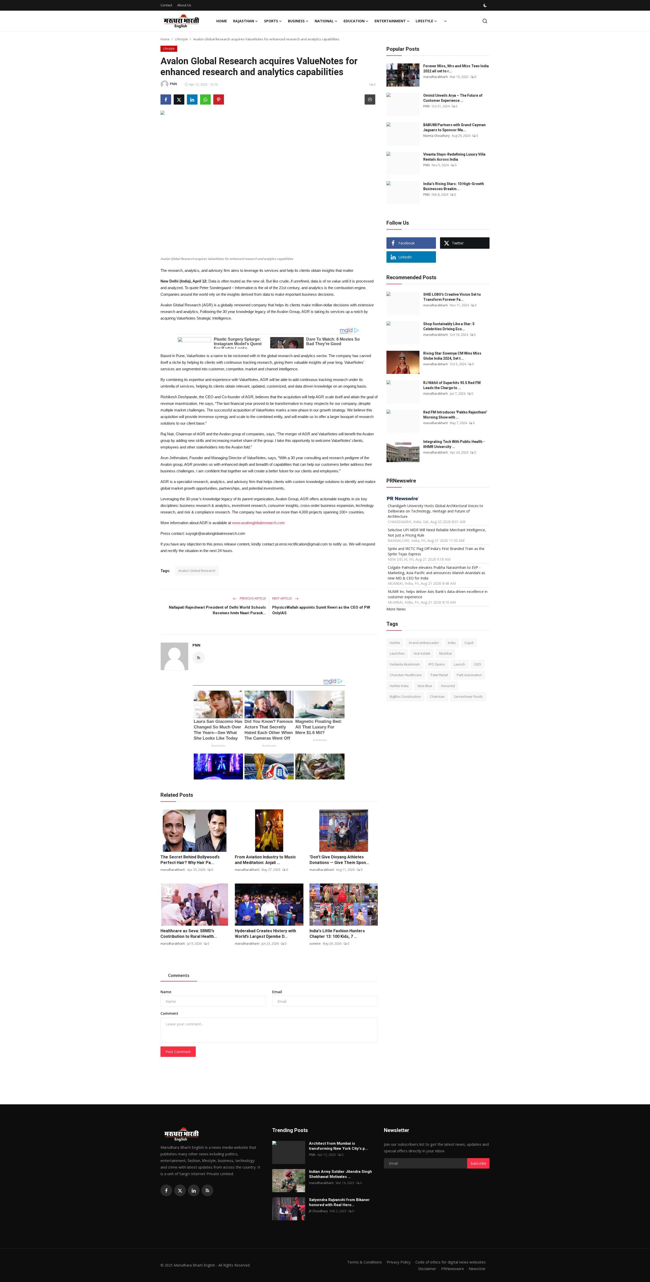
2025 (477, 664)
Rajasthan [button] (243, 21)
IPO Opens (437, 664)
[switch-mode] (486, 5)
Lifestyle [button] (424, 21)
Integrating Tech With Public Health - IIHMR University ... (454, 444)
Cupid (468, 642)
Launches (397, 653)
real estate (422, 653)
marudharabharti (172, 870)
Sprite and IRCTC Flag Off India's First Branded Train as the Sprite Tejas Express (436, 551)
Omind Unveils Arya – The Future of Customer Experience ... (452, 98)
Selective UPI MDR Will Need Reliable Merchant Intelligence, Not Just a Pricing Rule (437, 532)
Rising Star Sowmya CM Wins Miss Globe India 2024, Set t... (452, 355)
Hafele (395, 642)
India (452, 642)
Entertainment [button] (390, 21)
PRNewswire (452, 1268)
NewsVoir (477, 1268)
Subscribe (478, 1163)
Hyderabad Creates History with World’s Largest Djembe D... (265, 933)
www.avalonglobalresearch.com (258, 523)
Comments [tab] (178, 975)
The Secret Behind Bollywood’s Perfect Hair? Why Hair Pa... (190, 860)
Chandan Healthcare (406, 675)
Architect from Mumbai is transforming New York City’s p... (338, 1146)
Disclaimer (427, 1268)
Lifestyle (181, 39)
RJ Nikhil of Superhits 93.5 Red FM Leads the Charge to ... (452, 385)
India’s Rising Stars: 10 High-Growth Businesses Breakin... (453, 186)
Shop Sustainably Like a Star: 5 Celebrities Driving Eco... (449, 326)
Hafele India (399, 685)
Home (221, 21)
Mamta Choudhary (436, 136)
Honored (448, 685)
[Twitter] (180, 1190)
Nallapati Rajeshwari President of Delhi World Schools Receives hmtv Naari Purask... (217, 610)
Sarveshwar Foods (468, 696)
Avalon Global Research (197, 570)
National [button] (324, 21)
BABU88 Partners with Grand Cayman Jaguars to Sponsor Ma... (454, 127)
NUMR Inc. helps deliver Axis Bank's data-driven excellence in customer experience (438, 594)
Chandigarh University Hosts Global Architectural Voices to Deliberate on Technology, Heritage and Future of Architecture (435, 511)
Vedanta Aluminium (405, 664)
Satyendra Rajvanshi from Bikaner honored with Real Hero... (339, 1202)
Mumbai (445, 653)
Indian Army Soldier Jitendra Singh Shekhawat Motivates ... (340, 1174)
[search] (485, 21)
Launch (459, 664)
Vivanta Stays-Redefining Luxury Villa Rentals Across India (454, 156)
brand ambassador (424, 642)
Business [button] (296, 21)
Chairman (437, 696)
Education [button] (354, 21)
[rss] (207, 1190)
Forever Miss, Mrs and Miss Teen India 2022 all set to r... (456, 68)
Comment (169, 1013)
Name (165, 991)
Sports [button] (271, 21)
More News (396, 608)
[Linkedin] (194, 1190)
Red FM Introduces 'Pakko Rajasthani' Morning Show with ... (455, 414)
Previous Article (252, 598)
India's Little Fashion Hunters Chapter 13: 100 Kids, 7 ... (337, 933)
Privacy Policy (399, 1261)
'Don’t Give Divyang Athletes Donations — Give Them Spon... (339, 860)
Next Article (282, 598)
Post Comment (178, 1051)
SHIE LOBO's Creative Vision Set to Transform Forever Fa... (452, 297)
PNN (196, 645)
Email (277, 991)
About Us (184, 5)
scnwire (315, 943)
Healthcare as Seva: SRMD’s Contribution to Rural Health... (188, 933)
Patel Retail (439, 675)
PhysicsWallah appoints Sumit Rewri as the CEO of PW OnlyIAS (321, 610)
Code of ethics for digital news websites (450, 1261)
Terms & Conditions (364, 1261)
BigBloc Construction (405, 696)
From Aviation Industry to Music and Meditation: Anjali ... (265, 860)
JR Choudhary (318, 1211)
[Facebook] (166, 1190)
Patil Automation (469, 675)
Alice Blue (424, 685)
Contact (166, 5)
